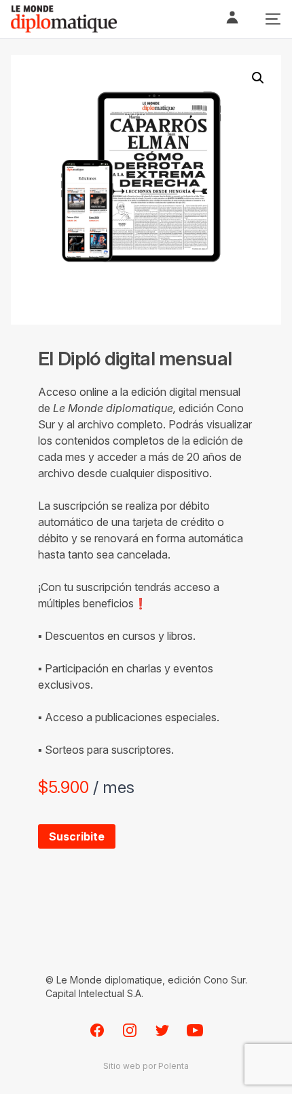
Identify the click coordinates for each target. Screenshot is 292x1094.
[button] (258, 78)
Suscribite (77, 836)
